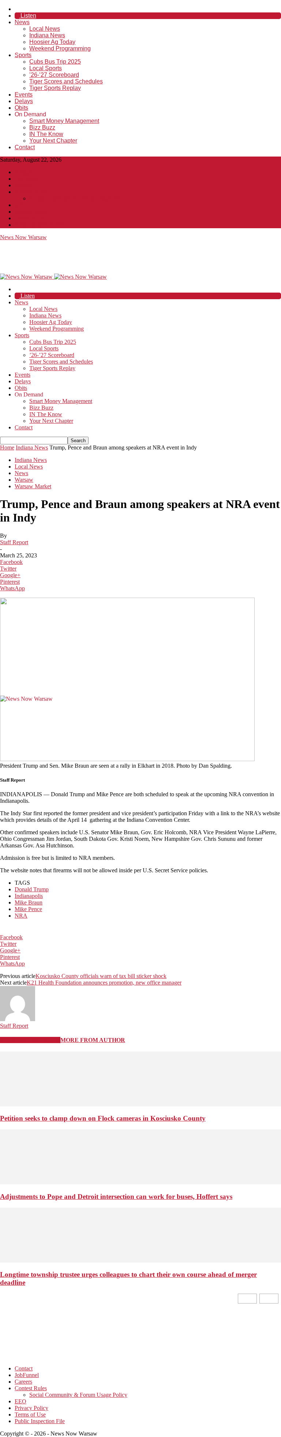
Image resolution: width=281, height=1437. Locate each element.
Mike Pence (28, 909)
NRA (21, 916)
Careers (23, 185)
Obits (21, 108)
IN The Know (46, 134)
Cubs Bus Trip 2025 (55, 62)
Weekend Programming (60, 48)
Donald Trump (32, 889)
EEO (20, 205)
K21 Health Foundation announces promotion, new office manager (104, 982)
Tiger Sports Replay (55, 88)
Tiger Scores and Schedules (66, 81)
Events (24, 94)
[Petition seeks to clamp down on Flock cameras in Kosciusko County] (140, 1104)
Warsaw (24, 480)
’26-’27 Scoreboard (54, 75)
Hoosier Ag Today (52, 42)
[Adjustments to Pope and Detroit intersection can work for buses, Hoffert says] (140, 1182)
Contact (25, 147)
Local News (44, 29)
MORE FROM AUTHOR (92, 1040)
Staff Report (14, 542)
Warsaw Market (33, 486)
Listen (27, 15)
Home (7, 447)
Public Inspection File (40, 225)
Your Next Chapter (53, 141)
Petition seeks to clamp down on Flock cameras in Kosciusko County (103, 1118)
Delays (24, 101)
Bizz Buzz (42, 127)
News (22, 22)
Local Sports (45, 68)
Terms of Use (30, 218)
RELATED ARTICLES (30, 1040)
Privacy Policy (31, 211)
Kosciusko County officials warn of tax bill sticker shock (100, 976)
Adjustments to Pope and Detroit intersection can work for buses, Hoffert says (116, 1196)
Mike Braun (28, 902)
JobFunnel (27, 179)
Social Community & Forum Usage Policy (78, 198)
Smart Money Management (64, 121)
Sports (23, 55)
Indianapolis (29, 896)
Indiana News (47, 35)
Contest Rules (31, 192)
